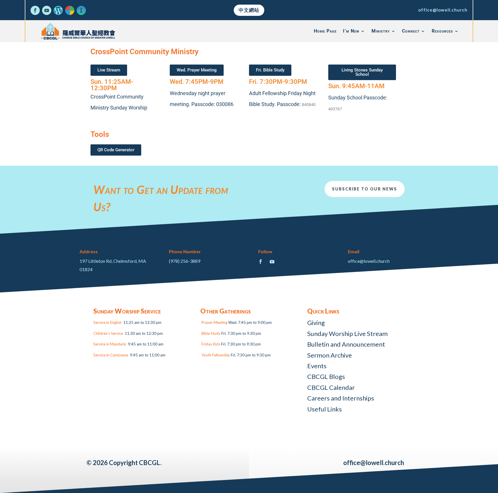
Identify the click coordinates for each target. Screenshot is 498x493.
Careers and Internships (340, 398)
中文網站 (249, 10)
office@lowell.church (442, 9)
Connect (411, 31)
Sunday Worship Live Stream (347, 333)
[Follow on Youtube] (46, 10)
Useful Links (324, 409)
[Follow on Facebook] (35, 10)
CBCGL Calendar (331, 387)
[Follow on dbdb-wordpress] (58, 10)
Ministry (380, 31)
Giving (316, 322)
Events (317, 366)
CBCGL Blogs (326, 376)
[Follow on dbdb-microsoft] (69, 10)
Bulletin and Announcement (346, 344)
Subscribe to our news (364, 188)
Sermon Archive (329, 355)
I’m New (351, 31)
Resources (442, 31)
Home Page (325, 31)
